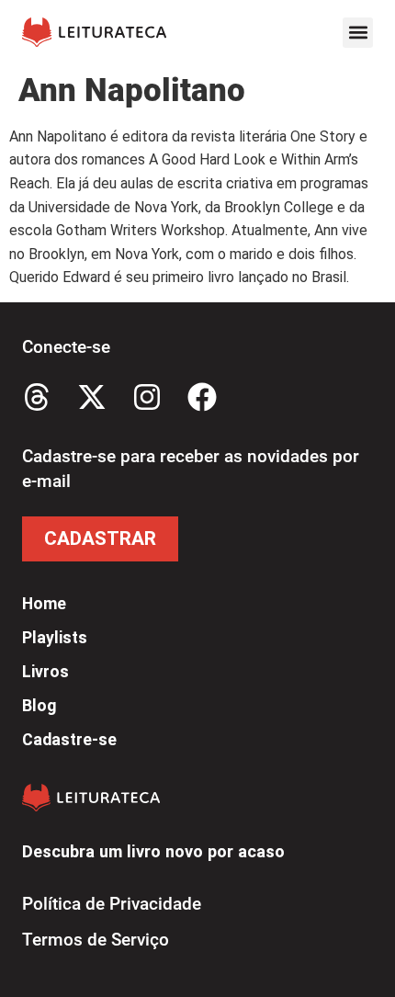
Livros (45, 672)
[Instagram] (147, 397)
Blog (39, 706)
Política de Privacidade (111, 903)
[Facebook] (202, 397)
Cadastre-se (69, 740)
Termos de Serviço (95, 939)
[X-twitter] (92, 397)
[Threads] (36, 397)
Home (44, 604)
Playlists (54, 638)
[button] (358, 32)
